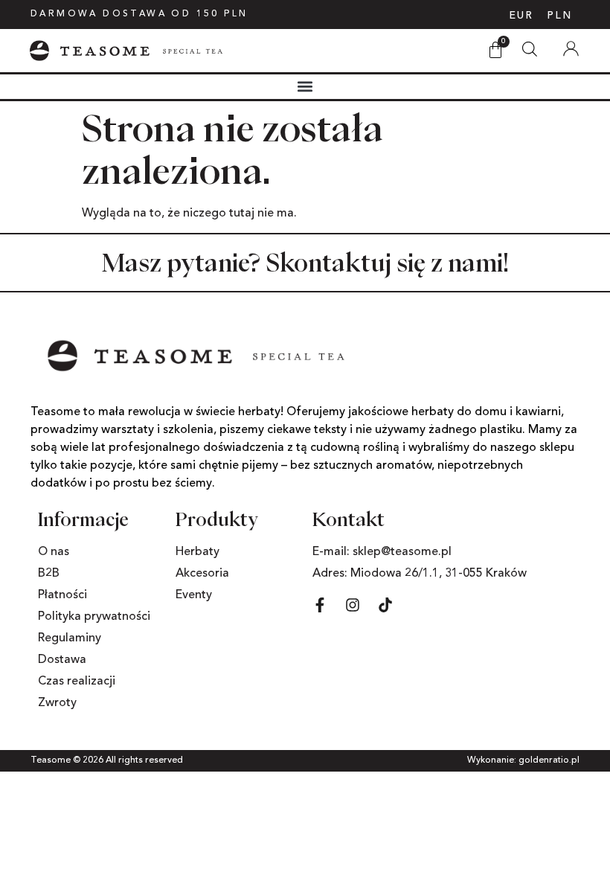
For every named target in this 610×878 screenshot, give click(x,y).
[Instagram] (352, 604)
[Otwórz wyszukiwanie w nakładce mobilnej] (529, 45)
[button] (305, 86)
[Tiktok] (385, 604)
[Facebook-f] (319, 604)
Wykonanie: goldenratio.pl (523, 760)
